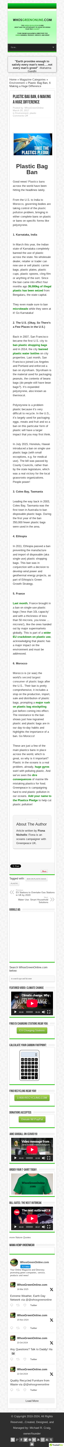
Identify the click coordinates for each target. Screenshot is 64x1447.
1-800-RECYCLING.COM (32, 1097)
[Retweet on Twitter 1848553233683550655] (19, 1390)
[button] (32, 1183)
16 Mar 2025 (22, 1289)
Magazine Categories (33, 79)
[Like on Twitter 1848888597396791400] (25, 1359)
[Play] (15, 1012)
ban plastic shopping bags (30, 345)
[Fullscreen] (48, 1012)
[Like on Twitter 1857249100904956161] (25, 1328)
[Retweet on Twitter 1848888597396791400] (19, 1359)
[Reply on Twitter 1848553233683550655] (12, 1390)
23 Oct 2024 (22, 1343)
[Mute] (43, 1012)
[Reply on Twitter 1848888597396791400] (12, 1359)
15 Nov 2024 (23, 1320)
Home (13, 79)
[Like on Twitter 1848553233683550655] (25, 1390)
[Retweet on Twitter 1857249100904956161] (19, 1328)
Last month (20, 603)
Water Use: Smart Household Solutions (33, 900)
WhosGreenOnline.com (32, 1284)
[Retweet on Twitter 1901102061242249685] (19, 1305)
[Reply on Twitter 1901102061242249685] (12, 1305)
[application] (32, 1003)
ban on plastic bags (36, 879)
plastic (33, 113)
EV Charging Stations (32, 1030)
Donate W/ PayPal (32, 1119)
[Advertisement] (35, 936)
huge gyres (42, 766)
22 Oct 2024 (22, 1374)
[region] (32, 1183)
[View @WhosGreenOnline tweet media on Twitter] (13, 1353)
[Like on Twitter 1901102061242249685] (25, 1305)
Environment (17, 82)
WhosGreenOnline (34, 107)
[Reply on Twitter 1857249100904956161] (12, 1328)
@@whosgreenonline (39, 1299)
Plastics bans (36, 181)
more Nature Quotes (20, 1237)
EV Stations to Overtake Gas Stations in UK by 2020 (35, 892)
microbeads (20, 308)
